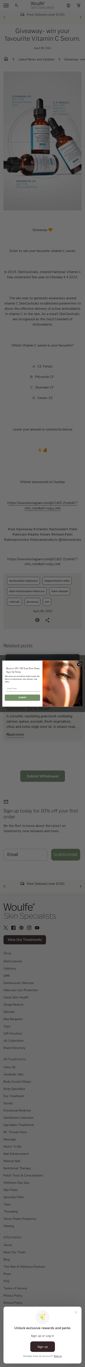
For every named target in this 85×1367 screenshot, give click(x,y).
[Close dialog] (79, 664)
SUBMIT (22, 697)
